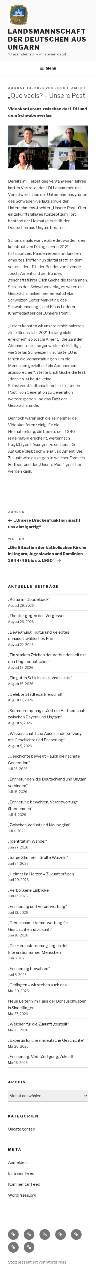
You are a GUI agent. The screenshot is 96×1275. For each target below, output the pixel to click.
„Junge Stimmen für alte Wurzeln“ (38, 857)
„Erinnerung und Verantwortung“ (37, 906)
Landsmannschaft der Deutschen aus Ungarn (47, 39)
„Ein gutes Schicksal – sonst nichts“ (40, 677)
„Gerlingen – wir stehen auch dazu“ (39, 985)
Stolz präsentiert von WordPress (37, 1262)
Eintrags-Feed (21, 1173)
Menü (51, 68)
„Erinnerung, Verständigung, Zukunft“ (41, 1056)
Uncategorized (21, 1129)
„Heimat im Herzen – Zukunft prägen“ (41, 874)
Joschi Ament (70, 88)
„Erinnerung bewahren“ (29, 968)
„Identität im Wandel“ (27, 841)
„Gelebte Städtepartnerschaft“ (36, 694)
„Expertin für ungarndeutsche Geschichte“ (46, 1040)
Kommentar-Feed (24, 1184)
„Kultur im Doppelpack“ (29, 599)
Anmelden (17, 1162)
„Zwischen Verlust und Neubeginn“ (39, 825)
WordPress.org (22, 1195)
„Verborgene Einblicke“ (29, 890)
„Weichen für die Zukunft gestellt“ (38, 1024)
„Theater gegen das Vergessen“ (37, 615)
